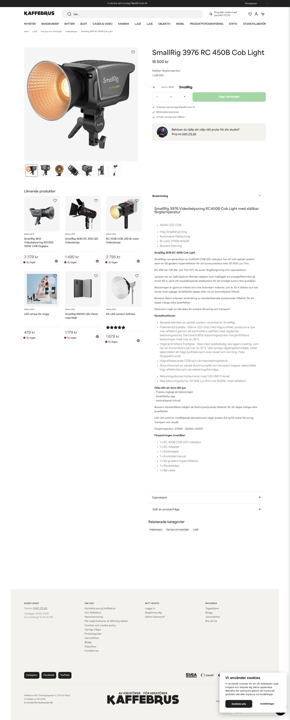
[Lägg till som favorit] (250, 14)
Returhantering (94, 617)
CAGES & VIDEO (102, 24)
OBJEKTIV (164, 24)
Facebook (48, 675)
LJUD (138, 24)
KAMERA (123, 24)
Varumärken (92, 638)
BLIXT (83, 24)
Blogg (88, 642)
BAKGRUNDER (50, 24)
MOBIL (180, 24)
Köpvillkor (90, 647)
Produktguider (93, 634)
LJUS (150, 24)
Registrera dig (153, 613)
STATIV (233, 24)
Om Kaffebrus (93, 613)
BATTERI (69, 24)
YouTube (64, 675)
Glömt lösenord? (155, 617)
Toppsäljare (212, 608)
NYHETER (30, 24)
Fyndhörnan (92, 651)
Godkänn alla (239, 704)
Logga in (150, 608)
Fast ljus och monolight (51, 32)
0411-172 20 (224, 15)
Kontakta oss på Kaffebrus (100, 608)
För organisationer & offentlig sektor (106, 621)
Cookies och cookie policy (100, 625)
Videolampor (71, 32)
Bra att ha (211, 621)
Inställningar (267, 703)
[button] (133, 52)
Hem (26, 32)
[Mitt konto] (256, 14)
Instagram (31, 675)
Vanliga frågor (93, 630)
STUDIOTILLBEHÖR (254, 24)
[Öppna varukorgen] (262, 14)
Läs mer (159, 75)
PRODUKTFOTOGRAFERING (206, 24)
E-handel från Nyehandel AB (38, 703)
